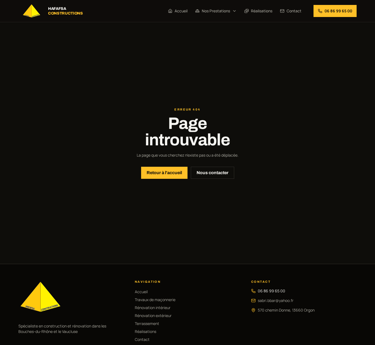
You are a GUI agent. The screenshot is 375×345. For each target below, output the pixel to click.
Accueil (181, 10)
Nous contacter (212, 172)
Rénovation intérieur (152, 307)
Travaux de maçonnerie (155, 299)
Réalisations (261, 10)
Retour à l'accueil (164, 172)
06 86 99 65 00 (271, 290)
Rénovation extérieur (153, 315)
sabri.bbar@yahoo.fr (275, 300)
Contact (294, 10)
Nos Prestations (216, 10)
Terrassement (147, 323)
